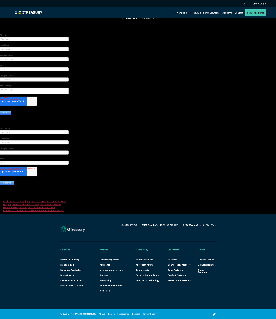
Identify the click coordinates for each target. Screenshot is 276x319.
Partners (172, 260)
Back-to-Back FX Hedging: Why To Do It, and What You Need (34, 201)
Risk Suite (105, 291)
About (102, 314)
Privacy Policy (149, 314)
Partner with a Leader (71, 286)
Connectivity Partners (179, 265)
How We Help (180, 12)
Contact (239, 12)
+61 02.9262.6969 (207, 225)
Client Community (204, 271)
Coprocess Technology (148, 280)
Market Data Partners (179, 280)
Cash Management (109, 260)
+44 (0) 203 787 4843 (168, 225)
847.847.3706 (130, 225)
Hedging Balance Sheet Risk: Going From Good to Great (32, 204)
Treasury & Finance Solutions (204, 12)
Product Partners (177, 275)
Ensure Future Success (72, 280)
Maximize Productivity (72, 270)
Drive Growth (67, 275)
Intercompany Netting (111, 270)
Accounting (106, 280)
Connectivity (142, 270)
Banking (104, 275)
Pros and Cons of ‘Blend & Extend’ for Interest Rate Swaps (33, 210)
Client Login (259, 3)
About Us (227, 12)
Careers (111, 314)
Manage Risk (67, 265)
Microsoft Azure (144, 265)
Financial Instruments (111, 286)
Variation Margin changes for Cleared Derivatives (29, 207)
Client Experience (207, 265)
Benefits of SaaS (144, 260)
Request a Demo (255, 12)
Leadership (124, 314)
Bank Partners (175, 270)
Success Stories (206, 260)
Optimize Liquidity (69, 260)
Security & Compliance (147, 275)
